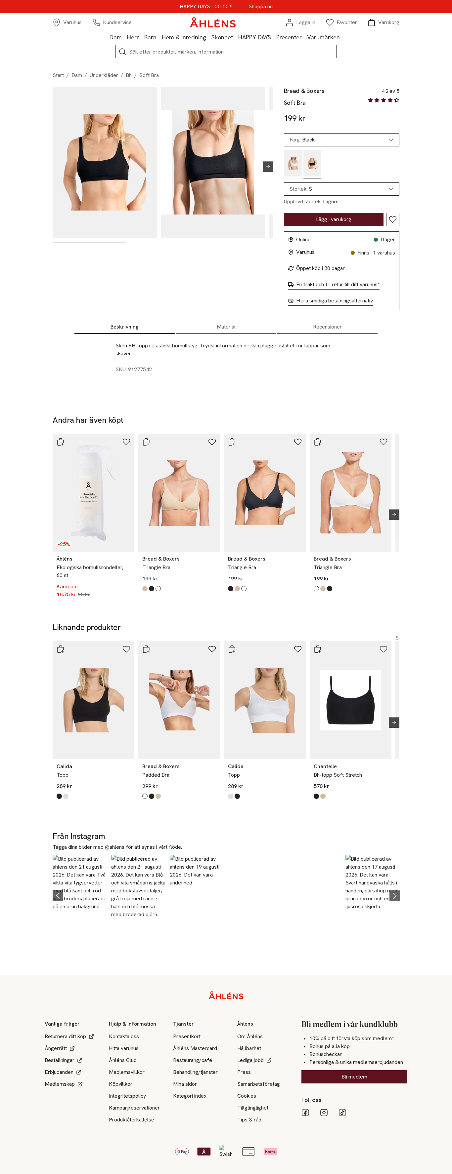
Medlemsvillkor (127, 1072)
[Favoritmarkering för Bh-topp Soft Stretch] (383, 649)
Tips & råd (249, 1119)
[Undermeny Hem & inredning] (208, 37)
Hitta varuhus (124, 1048)
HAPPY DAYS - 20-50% (206, 6)
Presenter (289, 37)
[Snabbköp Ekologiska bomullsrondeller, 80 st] (60, 442)
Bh (129, 75)
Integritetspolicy (127, 1095)
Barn (150, 37)
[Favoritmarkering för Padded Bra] (212, 649)
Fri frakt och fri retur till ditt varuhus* (338, 284)
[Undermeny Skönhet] (235, 37)
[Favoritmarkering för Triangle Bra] (212, 442)
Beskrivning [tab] (125, 326)
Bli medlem (354, 1076)
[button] (80, 894)
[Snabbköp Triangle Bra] (146, 442)
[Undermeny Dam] (124, 37)
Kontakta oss (124, 1036)
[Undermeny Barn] (159, 37)
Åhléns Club (123, 1060)
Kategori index (189, 1095)
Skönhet (222, 37)
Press (244, 1072)
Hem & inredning (184, 37)
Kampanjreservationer (134, 1107)
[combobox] (341, 189)
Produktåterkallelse (131, 1119)
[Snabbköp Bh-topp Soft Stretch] (318, 649)
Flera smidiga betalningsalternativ (334, 300)
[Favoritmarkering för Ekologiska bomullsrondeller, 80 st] (126, 442)
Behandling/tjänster (195, 1072)
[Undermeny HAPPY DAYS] (273, 37)
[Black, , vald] (312, 164)
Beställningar (59, 1060)
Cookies (246, 1095)
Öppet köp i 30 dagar (320, 268)
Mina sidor (185, 1083)
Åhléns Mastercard (195, 1048)
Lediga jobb (250, 1060)
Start (58, 75)
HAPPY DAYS (254, 37)
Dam (116, 37)
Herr (133, 37)
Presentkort (187, 1036)
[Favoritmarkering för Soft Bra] (392, 219)
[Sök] (122, 52)
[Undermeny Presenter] (304, 37)
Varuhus (305, 252)
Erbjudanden (59, 1072)
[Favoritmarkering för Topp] (126, 649)
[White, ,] (293, 164)
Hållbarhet (249, 1048)
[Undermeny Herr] (141, 37)
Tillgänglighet (252, 1107)
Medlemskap (60, 1083)
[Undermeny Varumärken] (342, 37)
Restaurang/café (192, 1060)
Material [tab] (226, 326)
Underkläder (104, 75)
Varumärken (323, 37)
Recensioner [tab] (327, 326)
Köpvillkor (120, 1083)
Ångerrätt (56, 1048)
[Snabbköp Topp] (60, 649)
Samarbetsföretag (258, 1083)
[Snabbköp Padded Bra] (146, 649)
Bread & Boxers (304, 91)
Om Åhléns (250, 1036)
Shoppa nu (261, 6)
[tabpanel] (226, 364)
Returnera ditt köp (65, 1036)
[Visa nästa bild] (265, 167)
